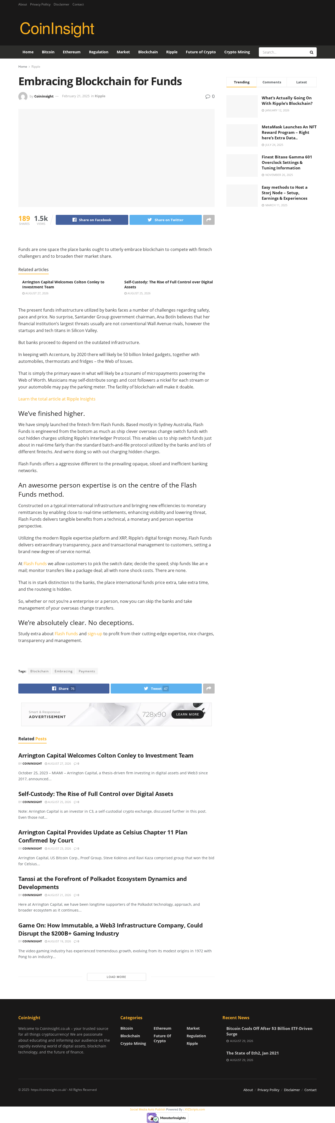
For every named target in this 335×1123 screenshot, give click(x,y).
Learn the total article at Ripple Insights (57, 399)
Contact (78, 4)
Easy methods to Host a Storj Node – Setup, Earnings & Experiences (285, 193)
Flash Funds (35, 563)
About (22, 4)
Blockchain (148, 51)
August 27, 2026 (36, 293)
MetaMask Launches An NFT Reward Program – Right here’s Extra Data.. (289, 132)
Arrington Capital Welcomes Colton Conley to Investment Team (106, 755)
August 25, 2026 (138, 293)
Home (28, 51)
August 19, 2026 (59, 941)
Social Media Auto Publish (147, 1109)
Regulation (98, 51)
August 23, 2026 (59, 848)
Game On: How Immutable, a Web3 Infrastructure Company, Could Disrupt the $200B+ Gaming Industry (110, 929)
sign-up (95, 634)
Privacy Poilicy (40, 4)
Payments (87, 671)
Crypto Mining (237, 51)
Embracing (64, 671)
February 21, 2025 (76, 96)
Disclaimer (61, 4)
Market (123, 51)
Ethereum (72, 51)
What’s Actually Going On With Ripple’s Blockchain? (287, 100)
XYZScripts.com (195, 1109)
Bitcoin (48, 51)
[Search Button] (312, 52)
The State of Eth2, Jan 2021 (252, 1053)
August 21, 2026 (59, 895)
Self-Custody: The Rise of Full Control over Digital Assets (95, 794)
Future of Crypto (201, 51)
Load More (116, 977)
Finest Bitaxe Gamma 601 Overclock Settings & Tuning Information (287, 162)
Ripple (171, 51)
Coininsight (44, 96)
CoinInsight (57, 27)
